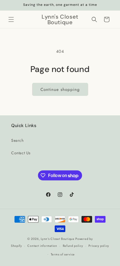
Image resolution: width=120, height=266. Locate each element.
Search (17, 140)
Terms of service (63, 254)
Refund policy (73, 245)
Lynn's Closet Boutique (57, 239)
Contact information (42, 245)
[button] (11, 19)
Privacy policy (98, 245)
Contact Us (21, 153)
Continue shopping (60, 89)
